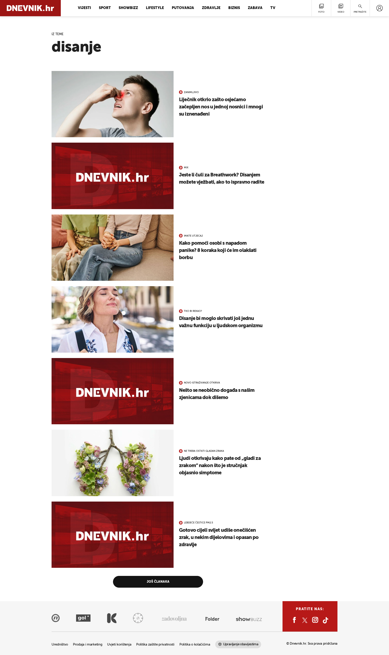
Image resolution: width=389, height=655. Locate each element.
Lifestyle (155, 8)
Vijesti (84, 8)
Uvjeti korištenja (119, 644)
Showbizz (128, 8)
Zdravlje (211, 8)
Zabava (255, 8)
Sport (105, 8)
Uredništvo (60, 644)
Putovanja (183, 8)
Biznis (234, 8)
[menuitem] (379, 8)
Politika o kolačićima (194, 644)
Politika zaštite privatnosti (155, 644)
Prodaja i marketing (87, 644)
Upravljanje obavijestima (240, 644)
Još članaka (158, 581)
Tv (272, 8)
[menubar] (379, 8)
